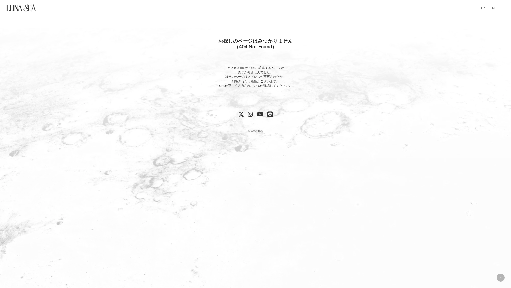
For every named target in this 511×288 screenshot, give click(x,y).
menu (502, 8)
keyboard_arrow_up (500, 277)
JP (482, 8)
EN (492, 8)
